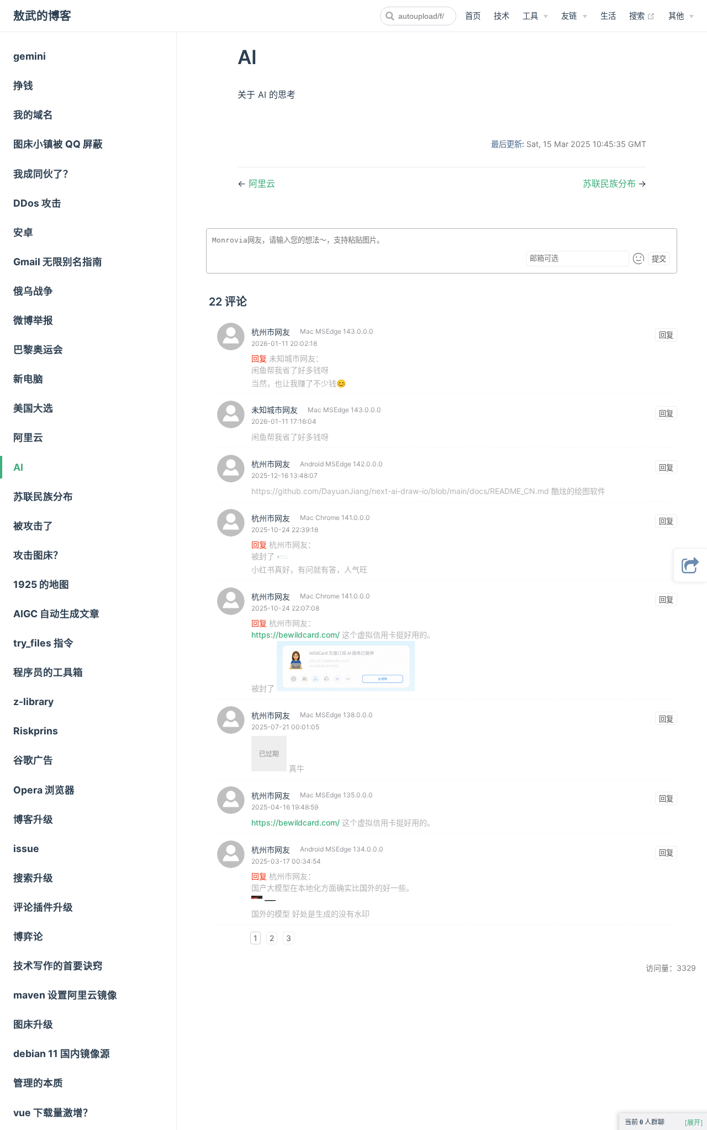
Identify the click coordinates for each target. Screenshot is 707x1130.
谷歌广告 (33, 760)
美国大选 (33, 408)
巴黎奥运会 (38, 349)
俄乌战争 (33, 291)
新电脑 (28, 379)
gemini (29, 56)
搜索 (642, 15)
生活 (608, 15)
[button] (690, 565)
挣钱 (23, 85)
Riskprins (35, 731)
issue (26, 848)
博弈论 (28, 936)
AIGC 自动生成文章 (56, 613)
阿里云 (28, 437)
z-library (33, 701)
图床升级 (33, 1024)
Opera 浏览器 (44, 790)
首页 (473, 15)
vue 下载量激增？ (53, 1112)
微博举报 (33, 320)
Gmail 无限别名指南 (57, 261)
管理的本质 (38, 1083)
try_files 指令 (43, 643)
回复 (666, 335)
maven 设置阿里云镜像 (65, 995)
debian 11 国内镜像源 (61, 1053)
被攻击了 (33, 526)
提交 (659, 259)
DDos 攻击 (37, 203)
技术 (501, 15)
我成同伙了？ (43, 174)
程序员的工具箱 (48, 672)
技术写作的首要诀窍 (58, 965)
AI (18, 467)
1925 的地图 (41, 584)
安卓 (23, 232)
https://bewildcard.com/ (295, 634)
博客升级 (33, 819)
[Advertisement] (353, 1050)
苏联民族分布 (43, 496)
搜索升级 (33, 878)
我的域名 (33, 114)
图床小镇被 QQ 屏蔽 (58, 144)
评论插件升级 (43, 907)
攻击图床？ (38, 555)
